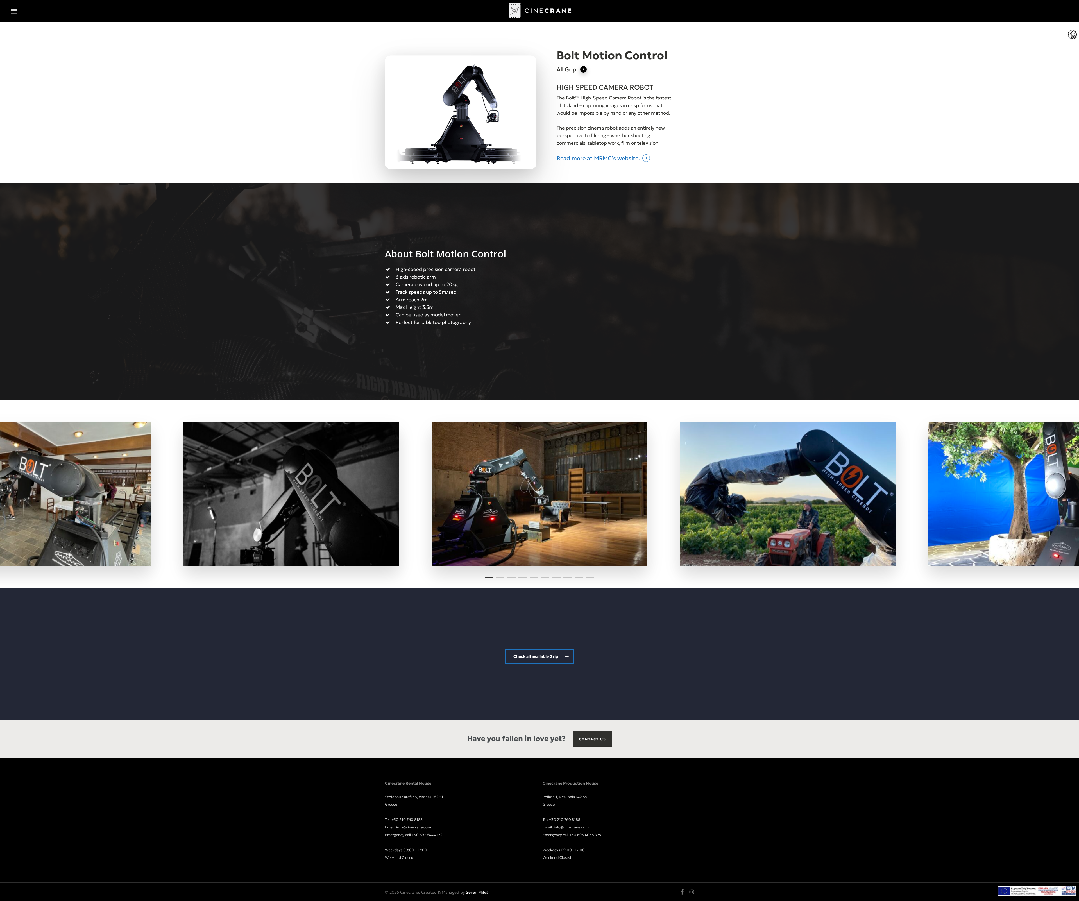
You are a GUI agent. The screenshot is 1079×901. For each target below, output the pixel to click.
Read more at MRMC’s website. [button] (598, 158)
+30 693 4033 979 (585, 834)
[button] (14, 11)
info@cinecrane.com (413, 827)
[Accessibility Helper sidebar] (1072, 35)
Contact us (592, 739)
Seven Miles (477, 892)
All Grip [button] (566, 69)
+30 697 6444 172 (427, 834)
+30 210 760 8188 (407, 819)
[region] (539, 494)
